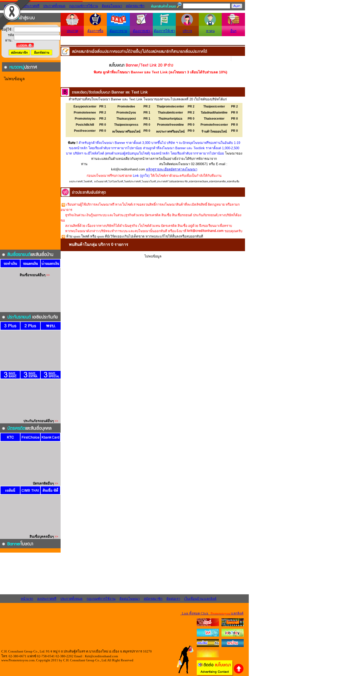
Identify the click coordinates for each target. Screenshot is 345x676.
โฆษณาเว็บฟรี (149, 181)
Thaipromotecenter (170, 106)
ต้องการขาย (118, 31)
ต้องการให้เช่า (164, 31)
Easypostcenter (84, 106)
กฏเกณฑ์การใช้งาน (83, 6)
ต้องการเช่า (141, 31)
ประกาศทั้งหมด (54, 6)
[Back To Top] (238, 673)
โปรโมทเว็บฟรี (115, 181)
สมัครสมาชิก (135, 6)
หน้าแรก (27, 599)
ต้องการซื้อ (95, 31)
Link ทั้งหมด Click (211, 613)
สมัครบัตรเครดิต (217, 181)
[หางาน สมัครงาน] (208, 635)
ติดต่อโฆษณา (112, 6)
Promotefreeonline (170, 124)
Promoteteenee (85, 112)
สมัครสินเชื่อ (233, 181)
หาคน (210, 31)
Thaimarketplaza (170, 118)
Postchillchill (85, 124)
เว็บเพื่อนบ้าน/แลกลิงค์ (200, 599)
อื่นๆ (233, 31)
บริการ (187, 31)
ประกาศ (72, 31)
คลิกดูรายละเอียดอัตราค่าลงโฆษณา (171, 169)
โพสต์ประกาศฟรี (132, 181)
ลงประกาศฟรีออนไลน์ (170, 131)
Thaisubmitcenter (170, 112)
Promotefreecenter (214, 124)
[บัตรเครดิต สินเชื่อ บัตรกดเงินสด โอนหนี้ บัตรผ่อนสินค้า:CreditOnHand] (208, 625)
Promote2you (126, 112)
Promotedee (126, 106)
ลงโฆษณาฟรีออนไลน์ (126, 131)
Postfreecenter (85, 131)
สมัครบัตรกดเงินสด (198, 181)
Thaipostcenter (214, 106)
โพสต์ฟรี (88, 181)
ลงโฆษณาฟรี (100, 181)
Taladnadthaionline (214, 112)
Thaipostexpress (126, 124)
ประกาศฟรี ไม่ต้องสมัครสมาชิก (172, 181)
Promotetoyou (85, 118)
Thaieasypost (126, 118)
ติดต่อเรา (173, 599)
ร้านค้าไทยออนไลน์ (214, 131)
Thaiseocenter (214, 118)
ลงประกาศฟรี (76, 181)
